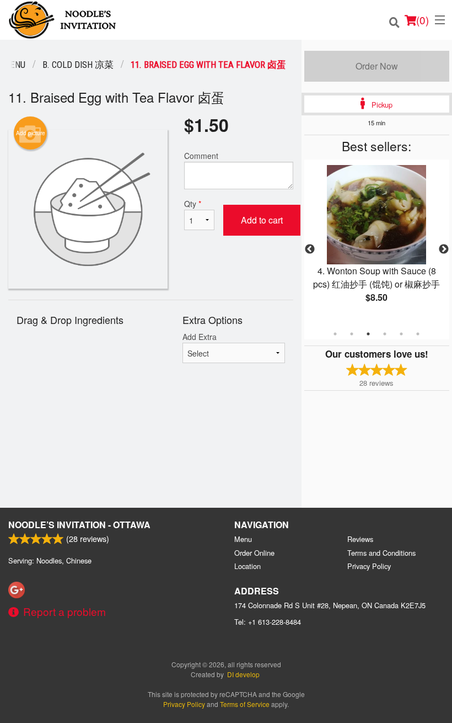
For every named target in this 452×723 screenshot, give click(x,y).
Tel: (267, 621)
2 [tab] (351, 333)
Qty (192, 203)
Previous (309, 249)
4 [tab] (384, 333)
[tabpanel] (376, 242)
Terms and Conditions (381, 552)
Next (443, 249)
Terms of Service (245, 704)
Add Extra (199, 336)
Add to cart (262, 220)
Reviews (360, 539)
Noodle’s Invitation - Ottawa (79, 524)
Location (247, 566)
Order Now (377, 66)
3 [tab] (368, 333)
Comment (201, 155)
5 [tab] (401, 333)
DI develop (243, 674)
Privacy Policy (369, 566)
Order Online (254, 552)
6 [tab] (417, 333)
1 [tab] (335, 333)
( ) (422, 19)
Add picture (30, 133)
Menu (243, 539)
